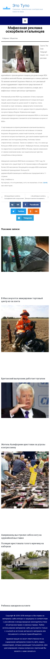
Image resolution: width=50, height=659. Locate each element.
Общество (14, 38)
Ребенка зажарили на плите (15, 605)
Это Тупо (20, 5)
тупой (45, 182)
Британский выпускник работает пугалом (23, 378)
